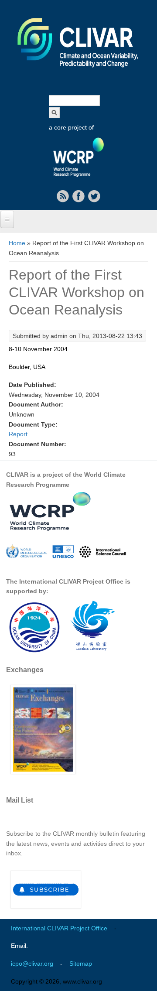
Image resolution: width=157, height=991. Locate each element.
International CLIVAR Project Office (59, 928)
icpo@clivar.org (32, 963)
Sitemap (80, 963)
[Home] (78, 73)
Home (17, 242)
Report (18, 434)
